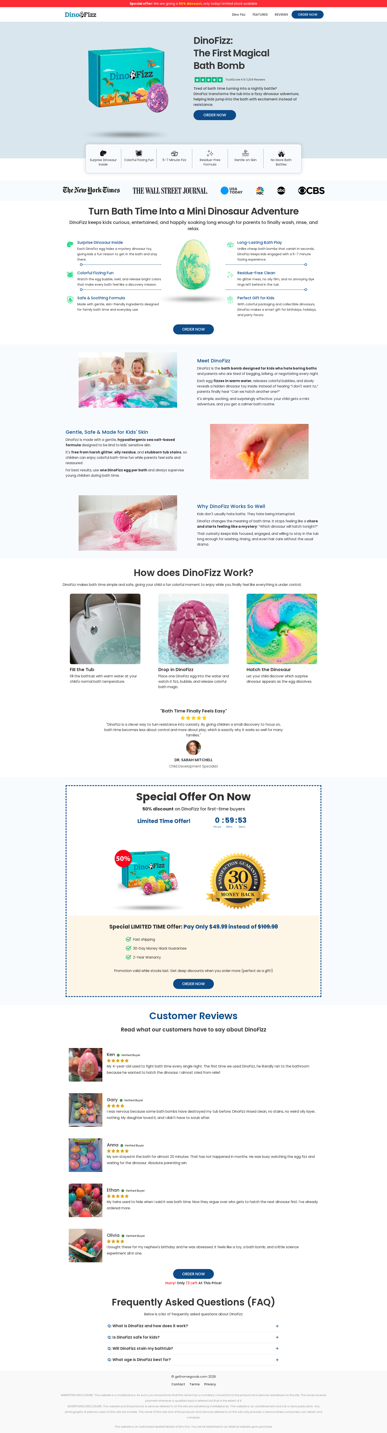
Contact (178, 1384)
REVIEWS (281, 14)
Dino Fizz (238, 14)
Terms (194, 1384)
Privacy (210, 1384)
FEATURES (260, 14)
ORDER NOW (307, 14)
